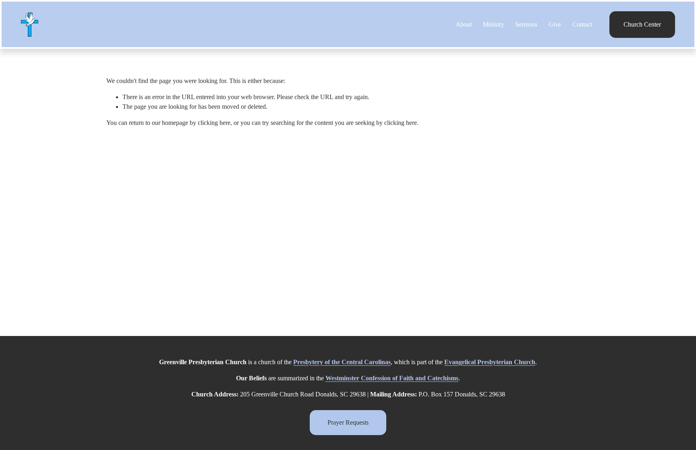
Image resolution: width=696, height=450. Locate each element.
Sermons (526, 24)
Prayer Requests (348, 422)
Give (555, 24)
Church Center (642, 24)
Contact (582, 24)
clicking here (214, 122)
